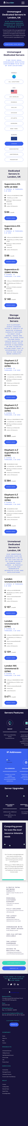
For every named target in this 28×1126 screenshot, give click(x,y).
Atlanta (14, 118)
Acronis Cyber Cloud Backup (8, 1076)
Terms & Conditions (9, 1118)
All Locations (14, 81)
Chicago (14, 112)
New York (14, 128)
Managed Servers (6, 1072)
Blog (3, 1040)
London (14, 143)
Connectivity (5, 1069)
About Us (4, 1038)
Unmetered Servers (6, 1050)
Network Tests (5, 1089)
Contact (4, 1084)
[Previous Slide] (6, 849)
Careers (4, 1043)
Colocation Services (6, 1074)
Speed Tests (5, 1091)
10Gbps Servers (6, 1053)
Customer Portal (14, 962)
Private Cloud (5, 1062)
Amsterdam (14, 154)
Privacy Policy (20, 1118)
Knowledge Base (6, 1093)
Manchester (14, 149)
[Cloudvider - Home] (9, 3)
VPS (3, 1059)
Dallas (14, 107)
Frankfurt (14, 159)
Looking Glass (5, 1086)
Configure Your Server (14, 44)
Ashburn (14, 123)
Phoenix (14, 102)
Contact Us (10, 843)
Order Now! (10, 218)
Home (3, 1036)
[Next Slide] (11, 849)
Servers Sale (5, 1057)
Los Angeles (14, 96)
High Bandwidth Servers (8, 1055)
